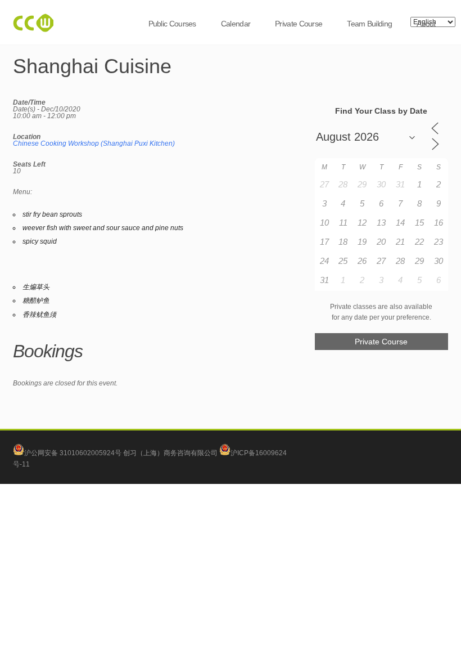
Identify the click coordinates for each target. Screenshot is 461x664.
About (426, 23)
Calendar (235, 23)
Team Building (369, 23)
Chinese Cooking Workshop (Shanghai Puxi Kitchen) (94, 143)
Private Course (298, 23)
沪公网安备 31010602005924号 (72, 453)
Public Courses (172, 23)
